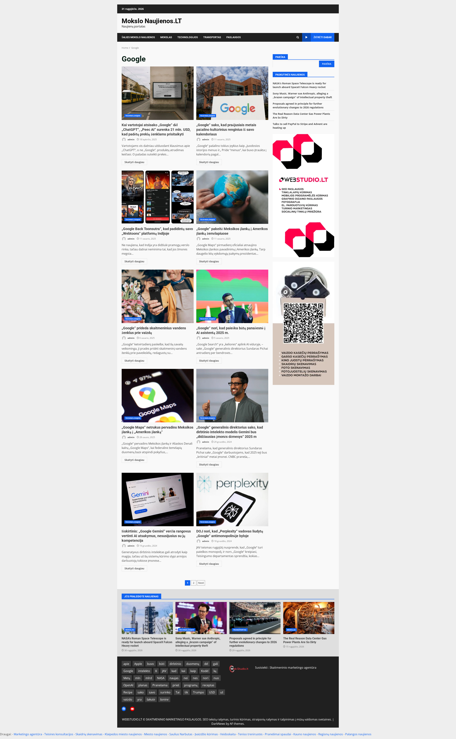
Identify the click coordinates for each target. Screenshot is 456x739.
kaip (193, 671)
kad (174, 671)
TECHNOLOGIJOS (187, 37)
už (221, 692)
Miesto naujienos (155, 734)
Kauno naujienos (304, 734)
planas (142, 685)
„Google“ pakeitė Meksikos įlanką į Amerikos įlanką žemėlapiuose (232, 197)
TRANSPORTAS (212, 37)
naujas (174, 678)
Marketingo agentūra (28, 734)
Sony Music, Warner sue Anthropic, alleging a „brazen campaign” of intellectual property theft (201, 618)
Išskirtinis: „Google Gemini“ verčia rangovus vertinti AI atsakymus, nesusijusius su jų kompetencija (158, 499)
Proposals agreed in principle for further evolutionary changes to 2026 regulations (255, 618)
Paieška (280, 57)
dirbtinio (175, 664)
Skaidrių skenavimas (89, 734)
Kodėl (204, 671)
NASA (160, 678)
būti (161, 664)
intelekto (144, 671)
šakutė (151, 699)
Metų (126, 678)
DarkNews (218, 724)
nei (186, 678)
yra (139, 699)
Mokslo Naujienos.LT (152, 21)
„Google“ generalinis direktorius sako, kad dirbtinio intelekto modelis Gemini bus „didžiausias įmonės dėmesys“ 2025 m (232, 395)
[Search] (298, 37)
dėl (206, 664)
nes (195, 678)
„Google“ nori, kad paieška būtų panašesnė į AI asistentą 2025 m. (232, 296)
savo (152, 692)
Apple (138, 664)
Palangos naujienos (358, 734)
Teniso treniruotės (250, 734)
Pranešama (159, 685)
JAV (164, 671)
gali (215, 664)
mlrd (149, 678)
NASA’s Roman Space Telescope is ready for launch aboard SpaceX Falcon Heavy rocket (147, 618)
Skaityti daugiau (134, 162)
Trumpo (198, 692)
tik (186, 692)
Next (201, 582)
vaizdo (127, 699)
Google (128, 671)
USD (212, 692)
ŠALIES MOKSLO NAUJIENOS (138, 37)
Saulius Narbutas (180, 734)
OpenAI (128, 685)
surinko (165, 692)
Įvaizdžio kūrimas (206, 734)
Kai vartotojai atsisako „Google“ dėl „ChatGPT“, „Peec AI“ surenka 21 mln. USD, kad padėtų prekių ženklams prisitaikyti (158, 93)
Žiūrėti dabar (323, 37)
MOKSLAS (166, 37)
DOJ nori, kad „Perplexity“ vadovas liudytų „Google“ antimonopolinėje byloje (232, 499)
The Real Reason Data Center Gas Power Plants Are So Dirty (308, 618)
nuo (216, 678)
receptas (208, 685)
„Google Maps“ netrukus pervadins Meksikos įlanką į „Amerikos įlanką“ (158, 395)
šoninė (164, 699)
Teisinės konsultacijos (58, 734)
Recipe (127, 692)
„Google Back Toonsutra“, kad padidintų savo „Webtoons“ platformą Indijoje (158, 197)
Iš (156, 671)
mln (137, 678)
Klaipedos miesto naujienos (123, 734)
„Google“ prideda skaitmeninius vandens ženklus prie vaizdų (158, 296)
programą (190, 685)
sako (141, 692)
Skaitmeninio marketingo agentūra (293, 668)
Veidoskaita (228, 734)
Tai (178, 692)
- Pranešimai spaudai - (278, 734)
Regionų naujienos (330, 734)
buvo (150, 664)
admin (130, 139)
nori (205, 678)
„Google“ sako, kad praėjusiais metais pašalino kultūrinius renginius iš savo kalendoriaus (232, 93)
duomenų (192, 664)
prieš (176, 685)
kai (183, 671)
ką (215, 671)
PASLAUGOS (233, 37)
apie (126, 664)
